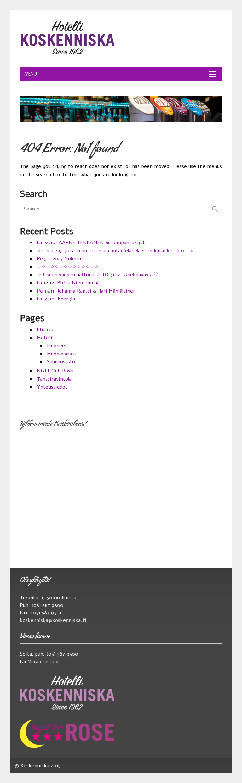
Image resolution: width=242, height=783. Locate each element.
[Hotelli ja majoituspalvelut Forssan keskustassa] (67, 54)
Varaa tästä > (43, 661)
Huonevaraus (62, 353)
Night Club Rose (55, 370)
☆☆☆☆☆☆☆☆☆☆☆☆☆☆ (68, 266)
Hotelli (44, 337)
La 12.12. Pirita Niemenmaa (68, 282)
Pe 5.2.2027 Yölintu (59, 258)
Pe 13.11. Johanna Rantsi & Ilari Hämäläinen (86, 291)
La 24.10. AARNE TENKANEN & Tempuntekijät (91, 242)
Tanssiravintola (54, 379)
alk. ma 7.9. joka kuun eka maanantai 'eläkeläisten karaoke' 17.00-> (115, 250)
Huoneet (57, 345)
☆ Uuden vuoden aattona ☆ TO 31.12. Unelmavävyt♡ (97, 274)
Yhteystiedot (52, 386)
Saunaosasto (61, 361)
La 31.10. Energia (56, 298)
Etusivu (45, 329)
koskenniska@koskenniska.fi (53, 620)
